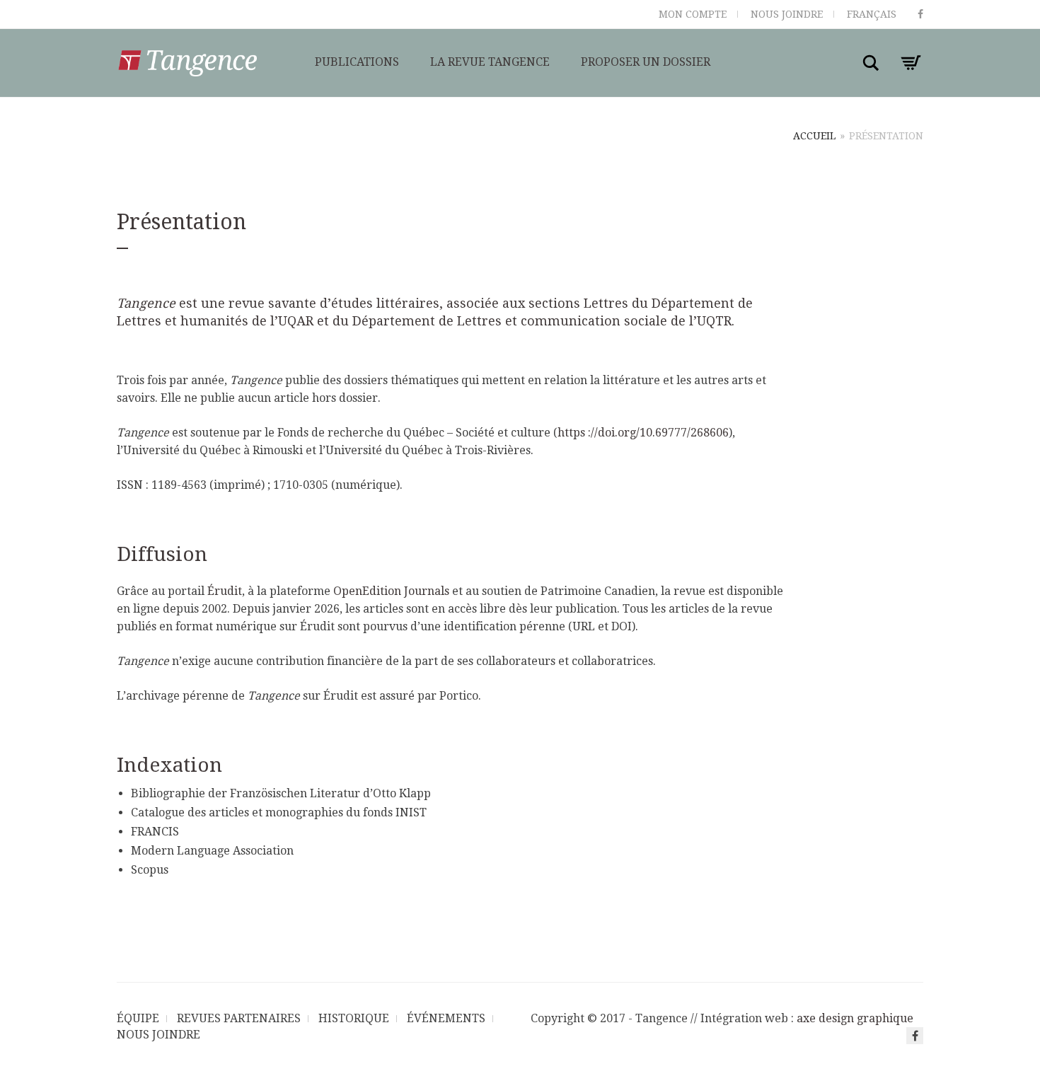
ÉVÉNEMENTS (446, 1018)
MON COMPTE (693, 14)
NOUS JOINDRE (787, 14)
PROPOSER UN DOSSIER (645, 62)
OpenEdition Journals (391, 591)
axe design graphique (855, 1018)
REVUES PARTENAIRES (239, 1018)
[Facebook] (920, 14)
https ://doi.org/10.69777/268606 (643, 432)
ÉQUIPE (138, 1018)
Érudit (224, 591)
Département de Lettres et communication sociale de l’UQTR (542, 320)
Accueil (814, 135)
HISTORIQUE (353, 1018)
